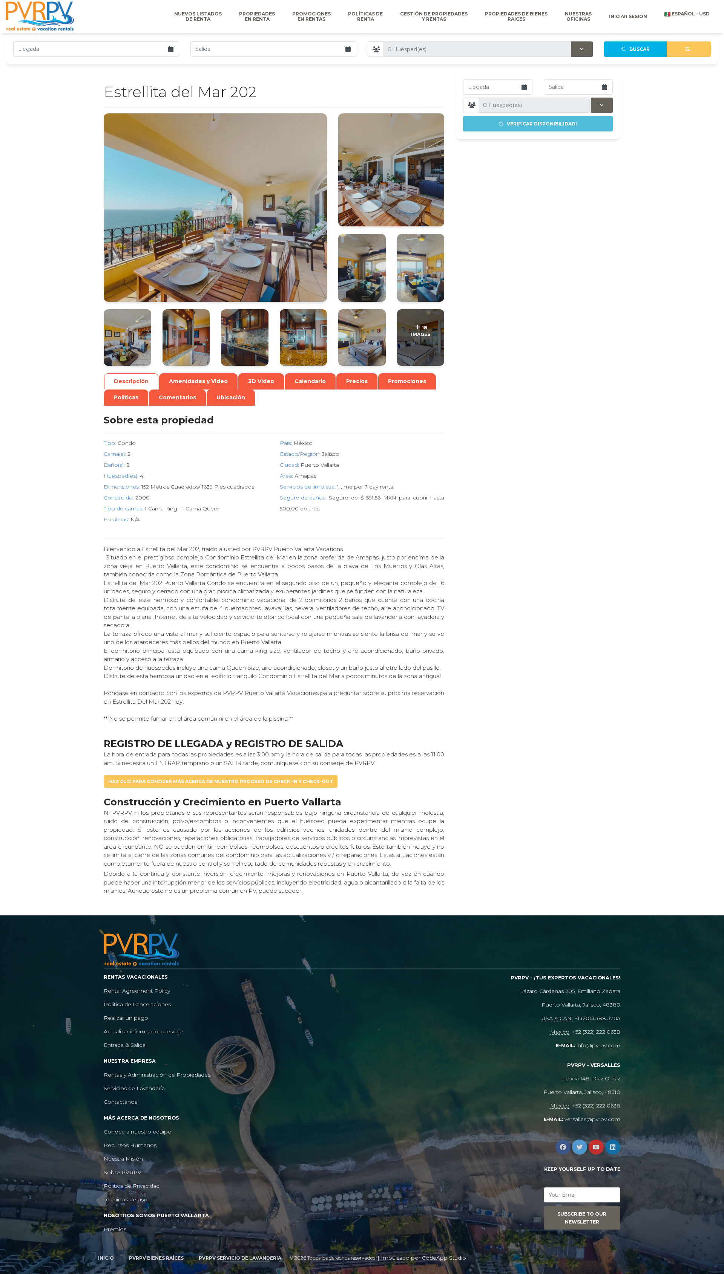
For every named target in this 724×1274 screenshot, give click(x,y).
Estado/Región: (300, 454)
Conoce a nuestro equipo (138, 1131)
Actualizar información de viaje (143, 1031)
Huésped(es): (121, 475)
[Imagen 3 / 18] (362, 268)
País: (286, 443)
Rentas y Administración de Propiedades (157, 1074)
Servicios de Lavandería (134, 1088)
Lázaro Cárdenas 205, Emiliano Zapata (570, 991)
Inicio (106, 1258)
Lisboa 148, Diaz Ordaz (590, 1078)
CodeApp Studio (444, 1257)
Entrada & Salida (125, 1045)
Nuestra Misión (123, 1158)
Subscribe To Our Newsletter (581, 1218)
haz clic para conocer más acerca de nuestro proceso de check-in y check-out (220, 781)
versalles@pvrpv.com (592, 1119)
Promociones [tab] (407, 381)
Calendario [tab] (310, 381)
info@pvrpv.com (598, 1045)
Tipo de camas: (123, 508)
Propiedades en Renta (257, 16)
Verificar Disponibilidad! (540, 124)
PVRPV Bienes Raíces (156, 1258)
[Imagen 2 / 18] (391, 169)
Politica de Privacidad (132, 1185)
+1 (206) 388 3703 (597, 1018)
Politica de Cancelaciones (137, 1004)
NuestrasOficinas (578, 16)
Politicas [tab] (126, 397)
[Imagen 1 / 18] (215, 207)
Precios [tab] (357, 381)
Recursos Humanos (130, 1145)
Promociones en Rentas (311, 16)
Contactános (120, 1101)
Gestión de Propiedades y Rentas (434, 16)
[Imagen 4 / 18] (420, 268)
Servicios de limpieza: (308, 486)
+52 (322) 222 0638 (596, 1031)
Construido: (119, 497)
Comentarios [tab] (177, 397)
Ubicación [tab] (230, 397)
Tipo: (110, 443)
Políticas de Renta (365, 16)
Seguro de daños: (303, 497)
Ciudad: (289, 464)
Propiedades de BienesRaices (516, 16)
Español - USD (690, 14)
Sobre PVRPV (122, 1172)
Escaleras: (116, 519)
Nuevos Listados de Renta (198, 16)
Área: (286, 475)
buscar (638, 49)
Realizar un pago (126, 1017)
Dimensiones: (122, 486)
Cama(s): (115, 454)
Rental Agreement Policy (137, 990)
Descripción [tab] (131, 381)
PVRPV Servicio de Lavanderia (240, 1258)
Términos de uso (125, 1199)
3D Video (261, 381)
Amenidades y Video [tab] (198, 381)
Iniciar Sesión (628, 16)
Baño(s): (114, 464)
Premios (115, 1229)
